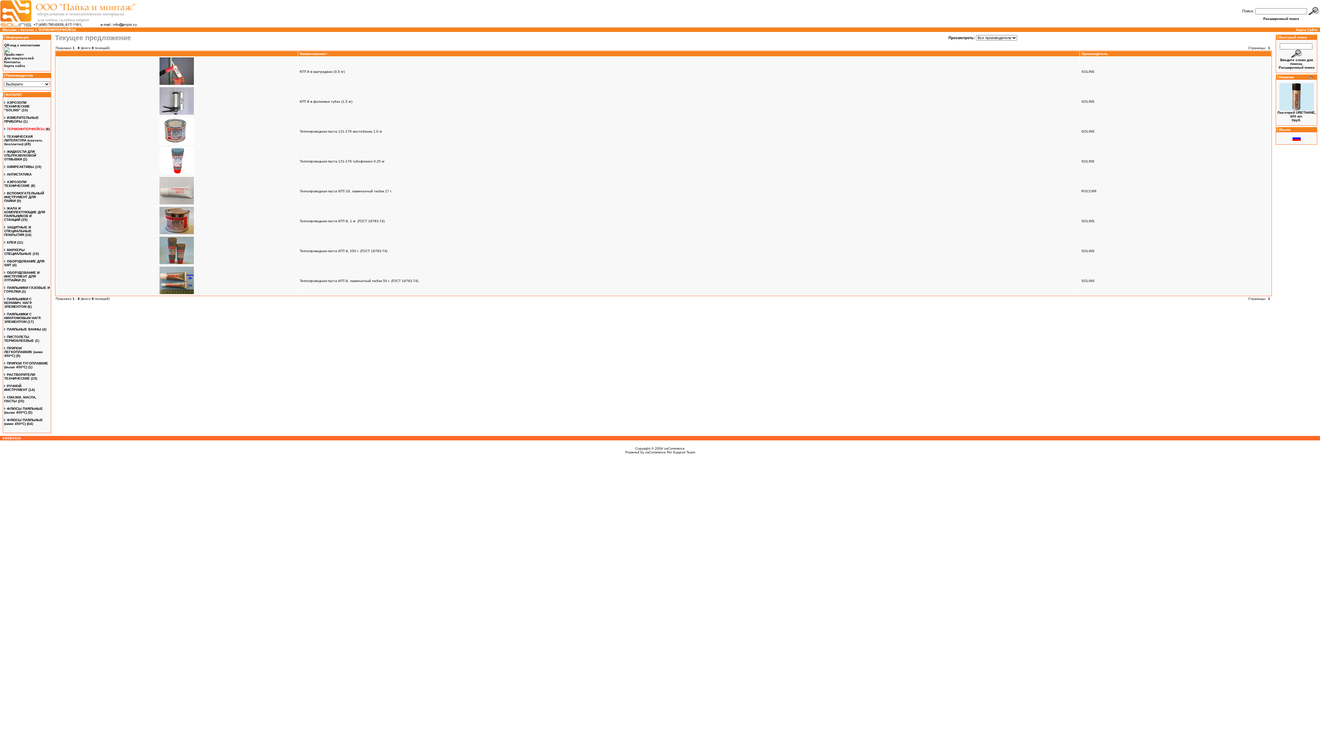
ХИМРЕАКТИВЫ (20, 167)
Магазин (9, 30)
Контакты (12, 62)
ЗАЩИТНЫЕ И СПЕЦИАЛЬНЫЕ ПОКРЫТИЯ (18, 231)
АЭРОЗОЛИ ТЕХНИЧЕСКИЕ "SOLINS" (17, 106)
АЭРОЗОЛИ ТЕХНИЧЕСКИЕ (17, 184)
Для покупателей (19, 58)
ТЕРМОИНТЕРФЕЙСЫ (57, 30)
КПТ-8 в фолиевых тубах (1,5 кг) (326, 101)
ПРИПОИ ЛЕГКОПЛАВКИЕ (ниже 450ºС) (23, 352)
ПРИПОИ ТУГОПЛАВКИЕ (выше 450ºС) (26, 365)
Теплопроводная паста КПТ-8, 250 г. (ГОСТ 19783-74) (343, 251)
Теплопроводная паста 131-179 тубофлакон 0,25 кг (342, 161)
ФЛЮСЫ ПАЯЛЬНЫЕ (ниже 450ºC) (23, 422)
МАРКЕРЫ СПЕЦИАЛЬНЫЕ (18, 252)
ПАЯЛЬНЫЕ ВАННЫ (24, 329)
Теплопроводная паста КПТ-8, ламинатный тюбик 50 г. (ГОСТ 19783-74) (359, 281)
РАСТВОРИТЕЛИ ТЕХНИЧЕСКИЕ (19, 376)
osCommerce (674, 448)
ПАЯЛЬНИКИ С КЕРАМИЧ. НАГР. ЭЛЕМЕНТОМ (18, 302)
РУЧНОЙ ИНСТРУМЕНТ (16, 388)
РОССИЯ (1088, 191)
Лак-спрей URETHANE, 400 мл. (1296, 114)
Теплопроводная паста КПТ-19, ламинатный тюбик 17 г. (346, 191)
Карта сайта (14, 66)
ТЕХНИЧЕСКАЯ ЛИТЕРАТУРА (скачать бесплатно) (23, 140)
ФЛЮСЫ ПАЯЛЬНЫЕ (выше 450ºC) (23, 410)
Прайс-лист (14, 54)
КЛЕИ (11, 242)
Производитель (1094, 54)
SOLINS (1087, 72)
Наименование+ (313, 54)
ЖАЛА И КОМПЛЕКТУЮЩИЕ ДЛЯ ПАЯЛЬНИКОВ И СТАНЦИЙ (24, 214)
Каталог (27, 30)
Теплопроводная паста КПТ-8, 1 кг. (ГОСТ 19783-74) (342, 221)
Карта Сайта (1307, 30)
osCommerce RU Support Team (670, 452)
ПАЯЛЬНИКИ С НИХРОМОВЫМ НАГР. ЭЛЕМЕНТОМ (23, 318)
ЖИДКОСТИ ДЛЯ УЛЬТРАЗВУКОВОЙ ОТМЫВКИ (20, 155)
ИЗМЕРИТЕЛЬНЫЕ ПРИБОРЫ (21, 119)
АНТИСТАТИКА (19, 174)
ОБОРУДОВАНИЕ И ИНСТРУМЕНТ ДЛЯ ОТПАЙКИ (22, 276)
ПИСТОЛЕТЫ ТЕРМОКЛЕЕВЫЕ (19, 338)
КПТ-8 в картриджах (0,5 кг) (322, 72)
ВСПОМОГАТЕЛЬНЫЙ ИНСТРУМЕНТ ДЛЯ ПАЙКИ (24, 197)
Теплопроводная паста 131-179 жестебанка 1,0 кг (341, 131)
